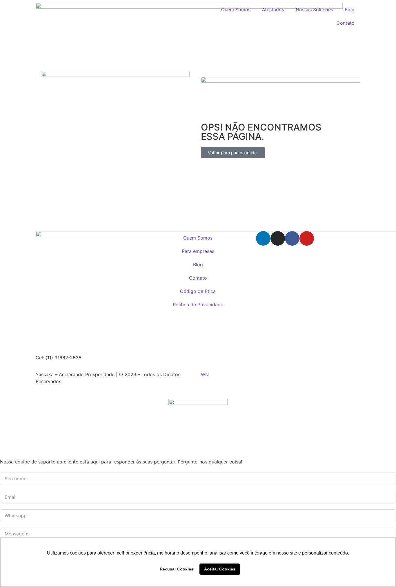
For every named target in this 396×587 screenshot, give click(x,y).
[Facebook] (292, 238)
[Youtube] (306, 238)
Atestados (273, 9)
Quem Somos (235, 9)
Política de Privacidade (198, 304)
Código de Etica (198, 291)
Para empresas (198, 251)
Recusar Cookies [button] (176, 569)
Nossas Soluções (314, 9)
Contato (346, 23)
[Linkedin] (263, 238)
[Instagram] (277, 238)
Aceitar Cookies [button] (219, 569)
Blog (350, 9)
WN (205, 374)
